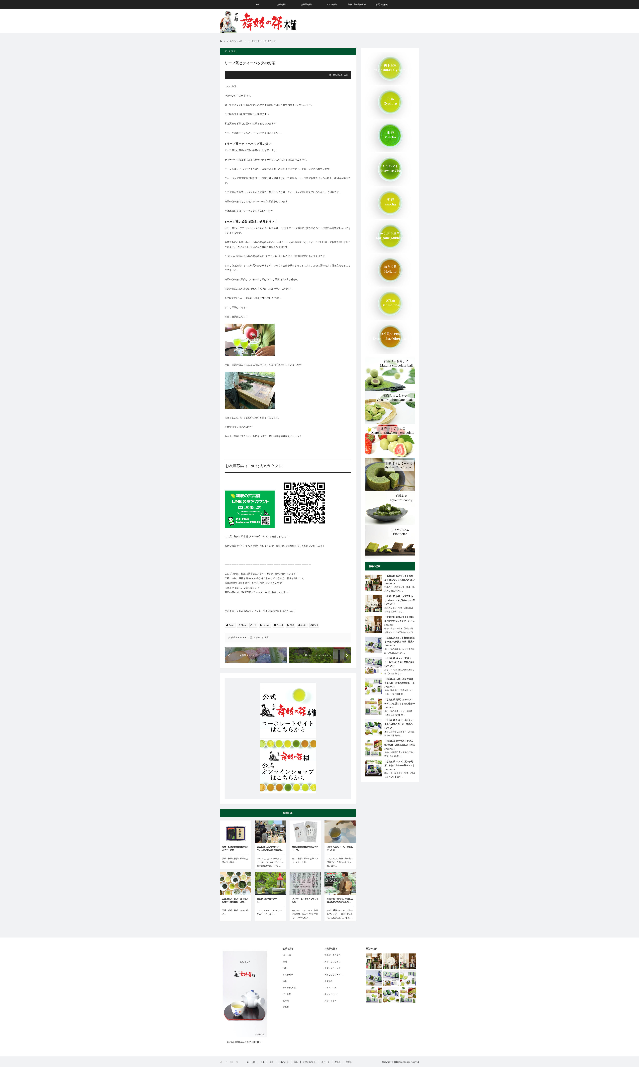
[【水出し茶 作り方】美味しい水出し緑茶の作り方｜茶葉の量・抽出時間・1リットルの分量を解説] (391, 995)
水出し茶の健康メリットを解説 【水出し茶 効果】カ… (398, 713)
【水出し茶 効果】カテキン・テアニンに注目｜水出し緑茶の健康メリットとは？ (399, 702)
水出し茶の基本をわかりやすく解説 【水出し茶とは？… (399, 651)
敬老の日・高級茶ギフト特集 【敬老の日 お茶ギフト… (399, 589)
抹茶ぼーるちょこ (332, 955)
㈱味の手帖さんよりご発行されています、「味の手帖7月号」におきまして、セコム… (340, 914)
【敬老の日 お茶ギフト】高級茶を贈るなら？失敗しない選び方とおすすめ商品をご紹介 (399, 578)
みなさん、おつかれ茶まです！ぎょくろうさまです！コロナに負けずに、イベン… (270, 862)
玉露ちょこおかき (332, 968)
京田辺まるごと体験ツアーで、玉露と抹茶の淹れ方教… (270, 848)
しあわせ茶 (288, 974)
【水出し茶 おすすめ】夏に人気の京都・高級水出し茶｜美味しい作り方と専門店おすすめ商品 (399, 743)
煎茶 (285, 981)
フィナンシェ (330, 987)
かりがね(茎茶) (289, 987)
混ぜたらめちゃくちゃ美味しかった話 (340, 848)
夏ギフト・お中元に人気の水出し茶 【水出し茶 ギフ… (399, 672)
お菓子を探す (307, 4)
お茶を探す (282, 4)
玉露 (346, 75)
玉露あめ (328, 981)
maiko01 (242, 637)
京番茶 (286, 1007)
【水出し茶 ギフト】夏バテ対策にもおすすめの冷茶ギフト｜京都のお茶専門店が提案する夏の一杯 (399, 764)
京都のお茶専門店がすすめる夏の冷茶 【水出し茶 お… (399, 754)
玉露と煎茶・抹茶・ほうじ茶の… (235, 912)
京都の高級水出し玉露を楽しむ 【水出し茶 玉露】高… (398, 692)
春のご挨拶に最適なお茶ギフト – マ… (305, 848)
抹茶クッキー (330, 1001)
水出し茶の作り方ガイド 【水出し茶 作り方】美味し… (399, 734)
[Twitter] (221, 1062)
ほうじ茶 (287, 994)
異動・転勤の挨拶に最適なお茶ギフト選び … (235, 860)
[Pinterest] (237, 1062)
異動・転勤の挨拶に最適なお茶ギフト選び (235, 848)
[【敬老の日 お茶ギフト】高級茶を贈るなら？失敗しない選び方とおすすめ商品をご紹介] (374, 961)
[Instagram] (231, 1062)
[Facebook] (226, 1062)
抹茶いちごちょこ (332, 961)
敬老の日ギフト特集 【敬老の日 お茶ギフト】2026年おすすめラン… (398, 632)
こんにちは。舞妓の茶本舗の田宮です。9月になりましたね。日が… (340, 862)
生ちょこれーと (331, 994)
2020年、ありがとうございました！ (305, 900)
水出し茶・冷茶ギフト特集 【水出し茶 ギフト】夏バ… (399, 775)
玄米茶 (286, 1001)
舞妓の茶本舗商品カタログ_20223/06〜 (245, 1042)
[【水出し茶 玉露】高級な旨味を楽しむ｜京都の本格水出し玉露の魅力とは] (408, 978)
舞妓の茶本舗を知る (357, 4)
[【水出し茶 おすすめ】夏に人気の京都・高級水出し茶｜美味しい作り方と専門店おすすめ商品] (408, 995)
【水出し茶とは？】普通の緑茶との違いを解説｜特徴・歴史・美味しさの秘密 (399, 640)
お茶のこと (338, 75)
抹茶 (285, 968)
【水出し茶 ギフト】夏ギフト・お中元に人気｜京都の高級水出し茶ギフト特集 (399, 661)
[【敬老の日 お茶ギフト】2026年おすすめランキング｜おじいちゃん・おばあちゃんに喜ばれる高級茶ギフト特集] (408, 961)
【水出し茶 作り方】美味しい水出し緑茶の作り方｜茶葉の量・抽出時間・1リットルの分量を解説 (399, 723)
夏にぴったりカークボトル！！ (268, 900)
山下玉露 (287, 955)
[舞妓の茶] (258, 21)
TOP (257, 4)
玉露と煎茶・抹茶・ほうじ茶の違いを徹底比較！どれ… (235, 900)
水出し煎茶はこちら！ (236, 316)
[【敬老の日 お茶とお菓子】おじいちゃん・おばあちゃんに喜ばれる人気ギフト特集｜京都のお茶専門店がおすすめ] (391, 961)
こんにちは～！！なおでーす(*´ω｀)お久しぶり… (270, 912)
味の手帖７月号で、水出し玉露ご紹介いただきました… (340, 900)
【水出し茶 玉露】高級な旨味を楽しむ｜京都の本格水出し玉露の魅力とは (399, 681)
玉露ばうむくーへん (333, 974)
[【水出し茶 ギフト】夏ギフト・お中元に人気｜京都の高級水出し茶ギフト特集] (391, 978)
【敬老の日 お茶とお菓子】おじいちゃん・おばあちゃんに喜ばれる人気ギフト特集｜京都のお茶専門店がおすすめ (399, 599)
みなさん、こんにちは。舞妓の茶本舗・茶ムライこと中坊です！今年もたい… (305, 914)
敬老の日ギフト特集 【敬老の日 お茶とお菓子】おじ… (398, 610)
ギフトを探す (332, 4)
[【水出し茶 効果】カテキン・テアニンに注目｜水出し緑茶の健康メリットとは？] (374, 995)
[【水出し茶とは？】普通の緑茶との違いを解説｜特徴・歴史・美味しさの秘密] (374, 978)
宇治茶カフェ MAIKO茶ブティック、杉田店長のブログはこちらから (260, 611)
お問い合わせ (382, 4)
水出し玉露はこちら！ (236, 307)
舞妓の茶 (398, 1062)
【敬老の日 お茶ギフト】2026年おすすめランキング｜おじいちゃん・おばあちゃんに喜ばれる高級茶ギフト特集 (399, 620)
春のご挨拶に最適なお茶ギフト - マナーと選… (305, 860)
